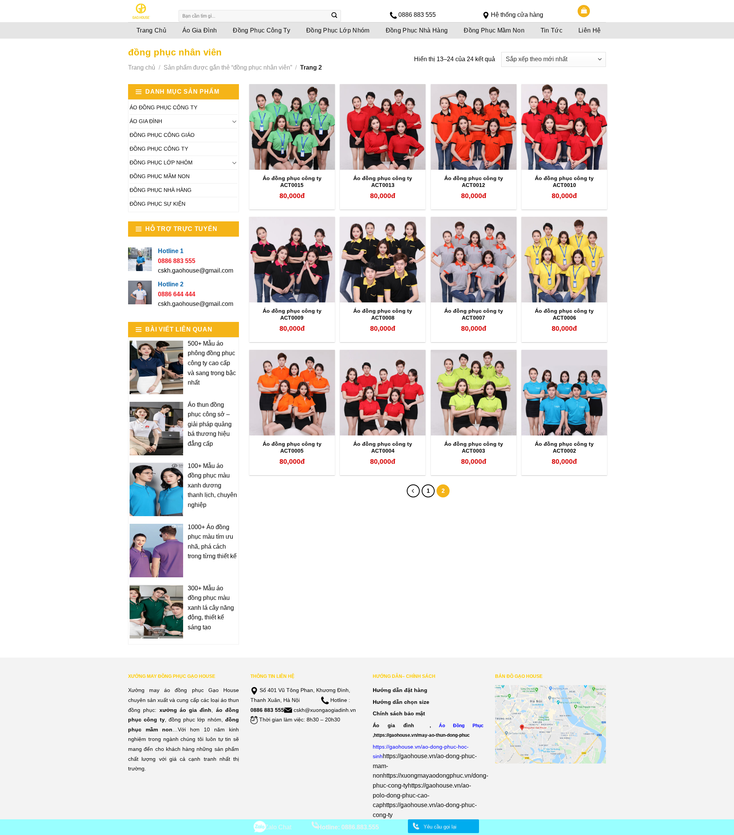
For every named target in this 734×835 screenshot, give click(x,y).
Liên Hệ (589, 30)
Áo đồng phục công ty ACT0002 (564, 447)
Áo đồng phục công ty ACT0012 (473, 181)
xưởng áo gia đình (185, 710)
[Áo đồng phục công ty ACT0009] (292, 259)
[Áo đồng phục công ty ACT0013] (382, 127)
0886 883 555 (417, 14)
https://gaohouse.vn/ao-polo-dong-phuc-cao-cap (422, 795)
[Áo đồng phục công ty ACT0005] (292, 392)
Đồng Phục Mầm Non (494, 30)
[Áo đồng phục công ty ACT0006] (564, 259)
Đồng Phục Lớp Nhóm (338, 30)
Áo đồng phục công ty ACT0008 (382, 314)
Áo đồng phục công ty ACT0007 (473, 314)
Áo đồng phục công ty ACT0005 (292, 447)
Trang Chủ (151, 30)
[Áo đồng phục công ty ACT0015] (292, 127)
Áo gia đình (393, 725)
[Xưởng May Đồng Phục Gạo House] (148, 11)
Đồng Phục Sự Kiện (157, 204)
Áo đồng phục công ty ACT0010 (564, 181)
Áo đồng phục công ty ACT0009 (292, 314)
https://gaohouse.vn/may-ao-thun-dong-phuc (422, 735)
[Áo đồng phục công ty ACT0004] (382, 392)
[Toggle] (234, 121)
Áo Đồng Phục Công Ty (163, 107)
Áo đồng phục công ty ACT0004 (382, 447)
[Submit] (334, 16)
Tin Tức (551, 30)
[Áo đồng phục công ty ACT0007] (473, 259)
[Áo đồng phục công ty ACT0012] (473, 127)
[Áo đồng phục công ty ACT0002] (564, 392)
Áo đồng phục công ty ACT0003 (473, 447)
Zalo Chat (278, 827)
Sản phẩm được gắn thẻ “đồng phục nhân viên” (228, 67)
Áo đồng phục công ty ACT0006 (564, 314)
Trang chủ (141, 67)
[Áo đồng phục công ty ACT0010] (564, 127)
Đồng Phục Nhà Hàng (417, 30)
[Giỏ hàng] (584, 11)
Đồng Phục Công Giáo (162, 135)
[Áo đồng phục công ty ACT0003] (473, 392)
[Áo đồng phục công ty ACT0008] (382, 259)
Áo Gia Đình (199, 30)
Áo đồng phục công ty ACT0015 (292, 181)
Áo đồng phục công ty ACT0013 (382, 181)
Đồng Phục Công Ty (261, 30)
